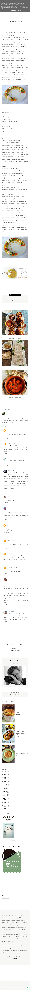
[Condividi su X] (12, 300)
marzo (5, 795)
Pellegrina (11, 470)
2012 (5, 806)
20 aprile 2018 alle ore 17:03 (16, 460)
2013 (5, 805)
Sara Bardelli (20, 955)
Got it (19, 10)
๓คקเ (9, 496)
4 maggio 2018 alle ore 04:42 (16, 613)
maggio (5, 792)
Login (5, 955)
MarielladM (11, 430)
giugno (5, 791)
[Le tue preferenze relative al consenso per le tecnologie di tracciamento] (27, 987)
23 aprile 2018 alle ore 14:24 (16, 509)
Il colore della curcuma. (21, 41)
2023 (5, 775)
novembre (5, 784)
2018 (5, 783)
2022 (5, 777)
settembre (6, 787)
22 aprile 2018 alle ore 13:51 (16, 472)
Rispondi (4, 426)
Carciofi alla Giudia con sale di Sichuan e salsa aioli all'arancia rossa (15, 338)
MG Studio (24, 987)
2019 (5, 781)
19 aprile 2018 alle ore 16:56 (15, 414)
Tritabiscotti (12, 525)
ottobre (5, 785)
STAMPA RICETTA (15, 294)
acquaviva (11, 508)
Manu (8, 413)
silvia (10, 553)
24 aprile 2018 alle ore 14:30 (16, 526)
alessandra (11, 611)
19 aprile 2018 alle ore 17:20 (16, 431)
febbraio (5, 797)
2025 (5, 773)
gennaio (5, 798)
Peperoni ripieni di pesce (15, 397)
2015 (5, 802)
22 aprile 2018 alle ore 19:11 (16, 498)
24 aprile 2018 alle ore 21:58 (16, 542)
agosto (5, 788)
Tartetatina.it (12, 567)
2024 (5, 774)
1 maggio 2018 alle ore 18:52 (16, 580)
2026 (5, 771)
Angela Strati (12, 540)
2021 (5, 778)
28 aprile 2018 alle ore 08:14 (16, 569)
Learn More (13, 10)
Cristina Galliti (13, 443)
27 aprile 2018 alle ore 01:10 (16, 555)
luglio (5, 790)
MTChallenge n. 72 (7, 34)
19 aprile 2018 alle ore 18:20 (16, 445)
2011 (5, 808)
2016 (5, 801)
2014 (5, 804)
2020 (5, 780)
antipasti (21, 27)
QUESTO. (24, 46)
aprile (5, 794)
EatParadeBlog (12, 459)
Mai (9, 579)
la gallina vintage (11, 987)
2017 (5, 799)
